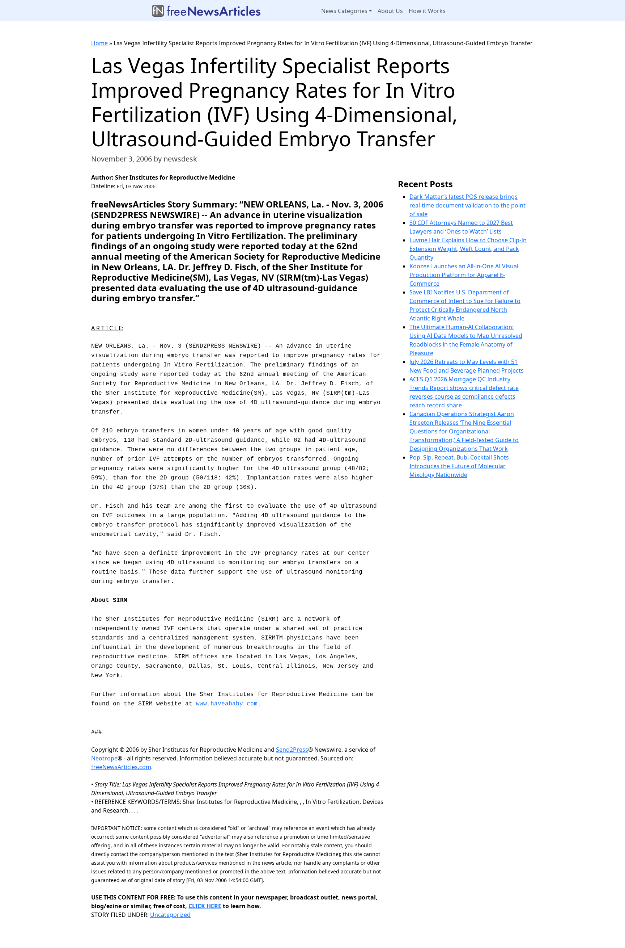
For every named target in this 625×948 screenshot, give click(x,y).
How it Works (427, 11)
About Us (390, 11)
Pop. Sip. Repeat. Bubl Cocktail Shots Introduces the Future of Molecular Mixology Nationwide (459, 466)
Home (99, 43)
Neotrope (104, 758)
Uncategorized (170, 915)
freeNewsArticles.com (121, 767)
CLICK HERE (204, 906)
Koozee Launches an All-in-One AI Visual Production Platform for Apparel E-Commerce (463, 275)
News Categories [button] (344, 11)
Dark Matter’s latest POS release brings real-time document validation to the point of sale (467, 205)
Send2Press (292, 750)
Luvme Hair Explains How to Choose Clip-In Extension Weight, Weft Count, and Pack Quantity (468, 248)
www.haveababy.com (227, 704)
